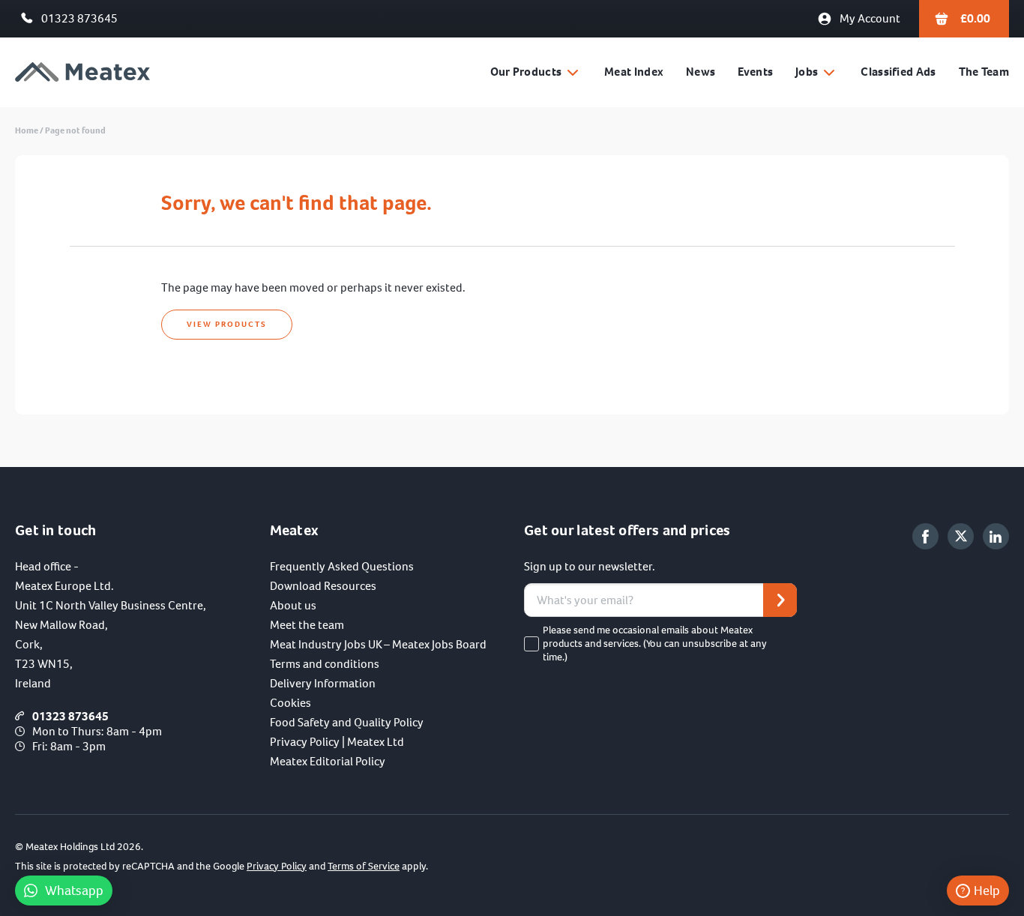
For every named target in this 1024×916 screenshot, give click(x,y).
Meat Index (633, 71)
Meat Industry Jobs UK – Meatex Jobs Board (378, 644)
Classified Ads (898, 71)
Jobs (806, 71)
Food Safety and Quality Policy (347, 722)
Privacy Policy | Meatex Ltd (337, 742)
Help (987, 891)
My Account (870, 18)
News (700, 71)
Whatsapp (74, 891)
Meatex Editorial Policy (327, 761)
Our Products (526, 71)
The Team (984, 71)
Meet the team (307, 625)
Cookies (290, 703)
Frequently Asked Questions (342, 566)
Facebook (925, 536)
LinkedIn (996, 536)
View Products (227, 324)
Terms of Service (364, 866)
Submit (780, 600)
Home (26, 130)
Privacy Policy (277, 866)
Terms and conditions (324, 664)
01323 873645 (79, 18)
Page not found (75, 130)
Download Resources (323, 586)
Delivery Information (323, 683)
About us (293, 605)
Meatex (82, 72)
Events (755, 71)
